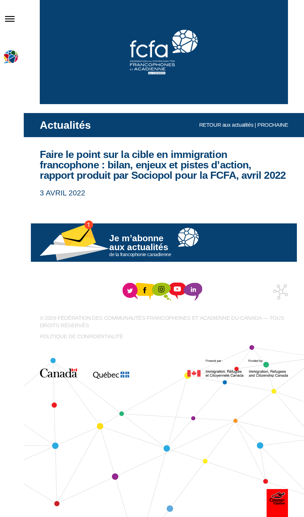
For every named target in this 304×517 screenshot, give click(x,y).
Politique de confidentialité (81, 336)
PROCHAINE (272, 125)
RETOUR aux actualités (226, 125)
